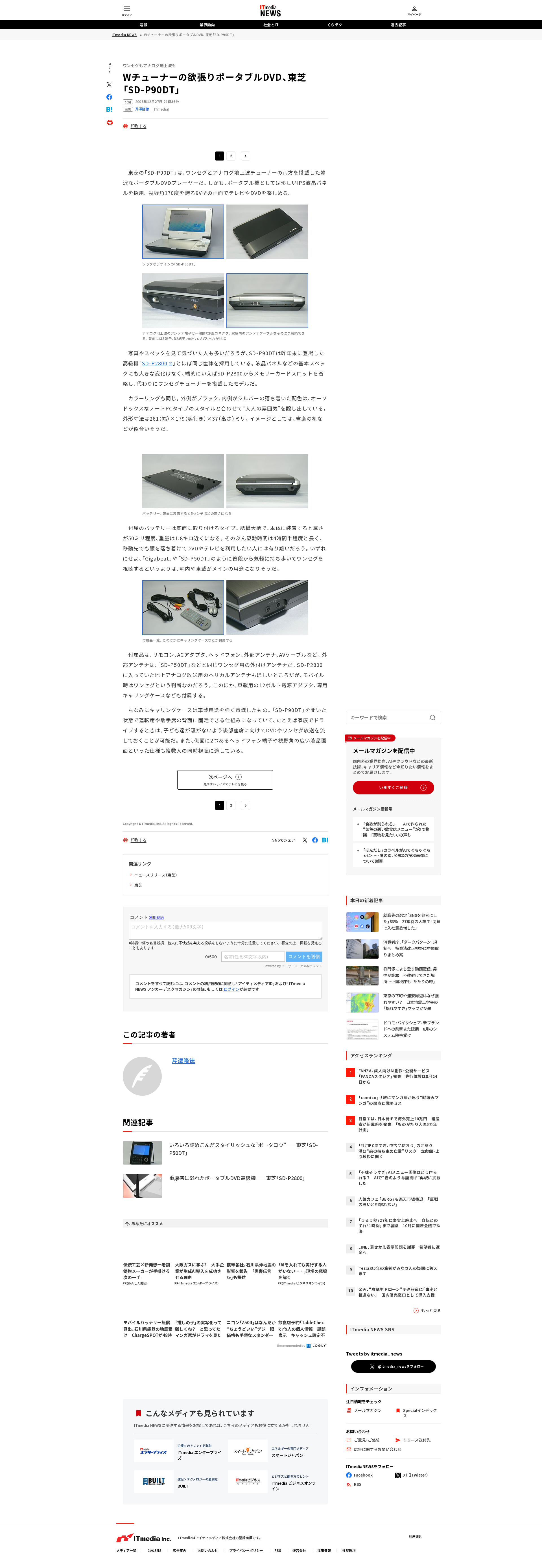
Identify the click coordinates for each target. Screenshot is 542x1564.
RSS (277, 1550)
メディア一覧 (126, 1550)
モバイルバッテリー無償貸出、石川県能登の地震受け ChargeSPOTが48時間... (147, 1329)
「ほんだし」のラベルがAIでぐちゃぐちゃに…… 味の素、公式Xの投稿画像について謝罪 (396, 855)
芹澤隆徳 (183, 1061)
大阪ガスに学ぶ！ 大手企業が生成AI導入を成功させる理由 (199, 1271)
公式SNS (154, 1550)
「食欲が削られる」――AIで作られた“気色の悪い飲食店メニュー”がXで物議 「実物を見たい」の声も (396, 829)
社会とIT (271, 24)
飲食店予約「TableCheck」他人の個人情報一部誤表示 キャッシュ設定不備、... (301, 1329)
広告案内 (179, 1550)
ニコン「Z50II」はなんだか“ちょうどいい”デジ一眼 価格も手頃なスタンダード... (251, 1329)
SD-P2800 (155, 363)
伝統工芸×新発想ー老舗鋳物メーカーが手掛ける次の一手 (146, 1271)
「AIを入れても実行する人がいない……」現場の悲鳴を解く (302, 1271)
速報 (143, 24)
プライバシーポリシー (246, 1550)
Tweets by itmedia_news (374, 1353)
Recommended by (291, 1345)
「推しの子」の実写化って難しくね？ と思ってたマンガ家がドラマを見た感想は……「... (198, 1329)
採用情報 (324, 1550)
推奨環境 (349, 1550)
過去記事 (398, 24)
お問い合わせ (208, 1550)
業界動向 (207, 24)
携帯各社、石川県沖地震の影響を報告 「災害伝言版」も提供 (251, 1271)
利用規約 (415, 1536)
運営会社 (299, 1550)
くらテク (334, 24)
